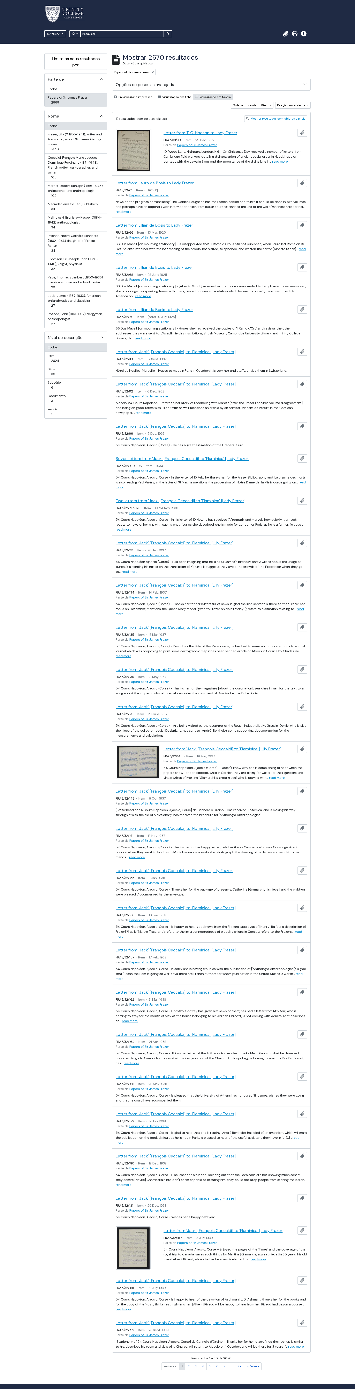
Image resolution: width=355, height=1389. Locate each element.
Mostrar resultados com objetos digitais (277, 118)
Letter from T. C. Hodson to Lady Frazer (200, 132)
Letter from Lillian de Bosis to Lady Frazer (154, 225)
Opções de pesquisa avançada (145, 84)
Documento (58, 398)
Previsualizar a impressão (135, 97)
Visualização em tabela (215, 97)
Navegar (54, 33)
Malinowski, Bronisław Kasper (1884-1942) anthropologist (75, 222)
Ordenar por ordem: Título (251, 105)
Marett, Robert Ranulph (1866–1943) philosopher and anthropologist (75, 190)
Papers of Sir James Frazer (68, 100)
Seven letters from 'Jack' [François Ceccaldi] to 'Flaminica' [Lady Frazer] (182, 458)
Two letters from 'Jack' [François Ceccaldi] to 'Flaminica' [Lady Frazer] (180, 500)
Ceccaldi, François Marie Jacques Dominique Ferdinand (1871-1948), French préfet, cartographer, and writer (73, 167)
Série (59, 371)
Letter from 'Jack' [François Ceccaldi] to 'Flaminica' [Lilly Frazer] (174, 542)
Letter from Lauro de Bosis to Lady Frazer (155, 182)
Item (61, 358)
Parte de (56, 79)
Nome (53, 116)
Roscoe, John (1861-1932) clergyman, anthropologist (75, 319)
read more (280, 161)
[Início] (67, 14)
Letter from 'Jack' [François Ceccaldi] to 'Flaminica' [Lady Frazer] (176, 351)
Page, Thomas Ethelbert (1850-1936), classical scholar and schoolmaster (76, 282)
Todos (53, 89)
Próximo (253, 1366)
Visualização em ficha (176, 97)
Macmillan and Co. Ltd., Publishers (73, 206)
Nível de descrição (65, 337)
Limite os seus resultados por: (76, 62)
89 (240, 1366)
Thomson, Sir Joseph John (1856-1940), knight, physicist (73, 264)
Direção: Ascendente (291, 105)
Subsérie (58, 385)
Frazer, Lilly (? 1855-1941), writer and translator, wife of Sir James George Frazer (75, 141)
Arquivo (57, 411)
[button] (285, 33)
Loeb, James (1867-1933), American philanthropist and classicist (74, 300)
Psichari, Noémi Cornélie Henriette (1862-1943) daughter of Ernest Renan (73, 243)
